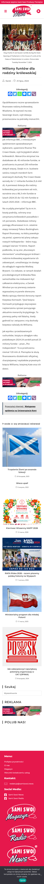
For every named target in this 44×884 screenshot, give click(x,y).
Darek (8, 81)
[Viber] (34, 94)
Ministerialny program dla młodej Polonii (22, 615)
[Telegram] (29, 94)
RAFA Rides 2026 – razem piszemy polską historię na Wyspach (22, 574)
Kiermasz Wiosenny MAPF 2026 (22, 528)
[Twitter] (15, 94)
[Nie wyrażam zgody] (41, 875)
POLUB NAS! (15, 722)
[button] (5, 11)
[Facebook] (10, 94)
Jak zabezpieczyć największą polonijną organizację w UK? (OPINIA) (22, 672)
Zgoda (22, 880)
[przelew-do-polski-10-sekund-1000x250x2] (22, 132)
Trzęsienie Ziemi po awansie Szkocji (22, 470)
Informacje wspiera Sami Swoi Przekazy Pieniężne (22, 2)
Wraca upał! (22, 483)
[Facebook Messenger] (24, 94)
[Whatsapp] (19, 94)
